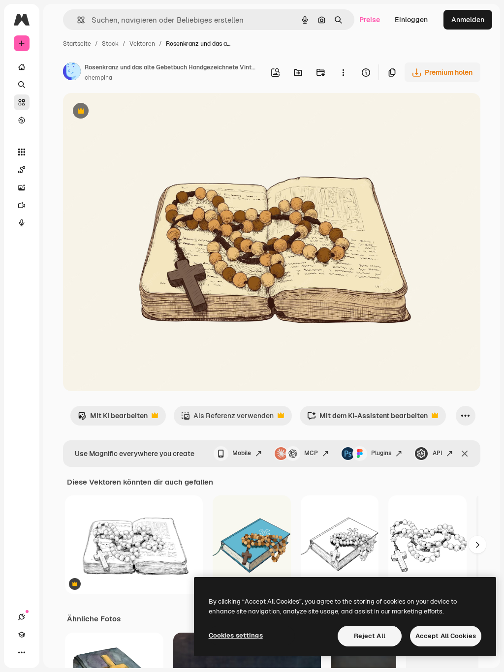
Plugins (381, 453)
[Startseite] (22, 67)
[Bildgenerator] (22, 187)
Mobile (241, 453)
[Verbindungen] (22, 617)
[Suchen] (22, 84)
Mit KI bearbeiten (113, 418)
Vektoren (142, 44)
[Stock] (22, 102)
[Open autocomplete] (77, 20)
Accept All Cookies (445, 636)
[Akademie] (22, 634)
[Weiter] (477, 544)
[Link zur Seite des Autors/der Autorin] (72, 72)
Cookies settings (236, 635)
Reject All (369, 636)
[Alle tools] (22, 152)
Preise (369, 19)
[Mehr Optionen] (343, 72)
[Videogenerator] (22, 205)
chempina (98, 78)
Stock (110, 44)
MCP (311, 453)
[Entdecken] (22, 120)
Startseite (77, 44)
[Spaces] (22, 170)
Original (126, 112)
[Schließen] (465, 454)
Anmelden (467, 19)
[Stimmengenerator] (22, 223)
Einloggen (411, 19)
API (437, 453)
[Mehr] (22, 652)
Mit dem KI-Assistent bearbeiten (367, 418)
